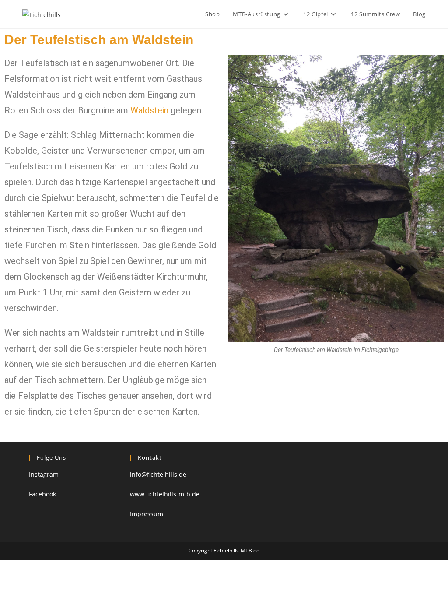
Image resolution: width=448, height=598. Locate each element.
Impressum (146, 514)
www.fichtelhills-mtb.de (165, 494)
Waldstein (149, 110)
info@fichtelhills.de (158, 474)
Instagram (44, 474)
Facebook (42, 494)
